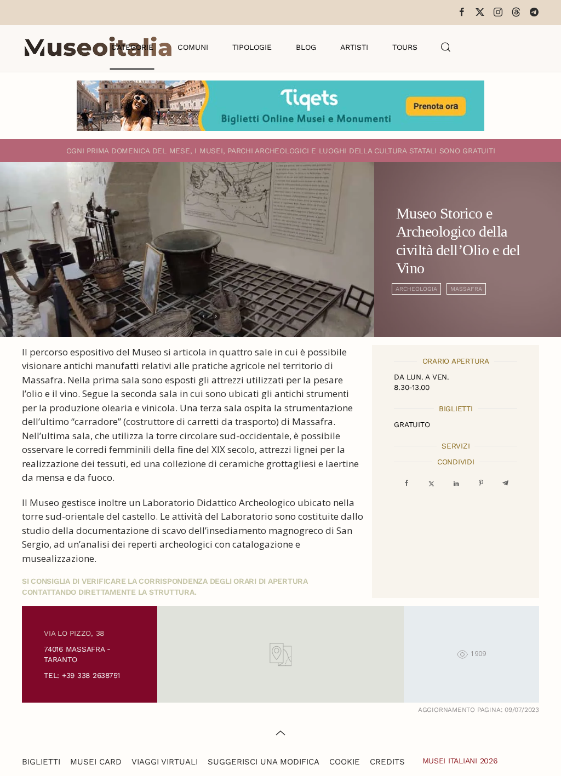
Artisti (354, 47)
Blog (306, 47)
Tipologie (252, 47)
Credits (387, 762)
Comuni (193, 47)
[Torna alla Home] (98, 47)
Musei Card (96, 762)
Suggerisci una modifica (263, 762)
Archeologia (416, 288)
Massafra (466, 288)
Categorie (132, 47)
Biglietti (41, 762)
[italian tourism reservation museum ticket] (280, 106)
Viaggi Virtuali (164, 762)
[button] (445, 47)
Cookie (344, 762)
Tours (404, 47)
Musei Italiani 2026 (460, 760)
